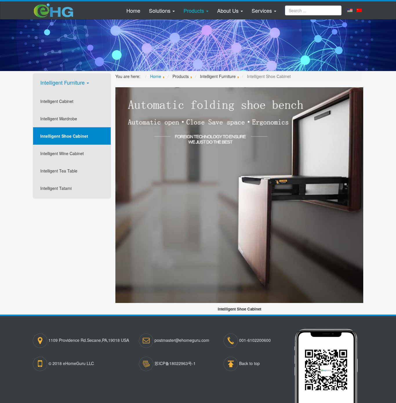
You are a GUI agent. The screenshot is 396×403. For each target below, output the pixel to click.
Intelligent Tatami (56, 188)
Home (133, 10)
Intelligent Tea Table (58, 171)
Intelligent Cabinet (56, 101)
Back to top (249, 363)
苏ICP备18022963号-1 (175, 363)
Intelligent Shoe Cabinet (64, 136)
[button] (162, 10)
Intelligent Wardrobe (58, 118)
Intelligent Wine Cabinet (62, 153)
